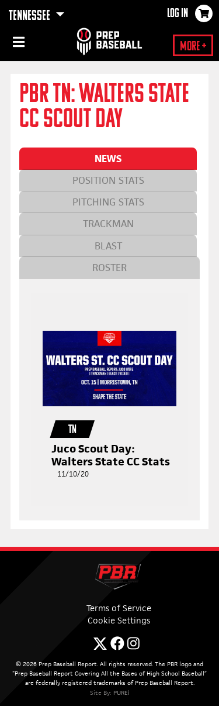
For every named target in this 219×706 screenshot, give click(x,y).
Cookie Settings (119, 620)
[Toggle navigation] (17, 44)
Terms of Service (118, 608)
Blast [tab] (108, 245)
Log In (177, 14)
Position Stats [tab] (108, 180)
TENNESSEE (31, 16)
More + (193, 47)
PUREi (121, 692)
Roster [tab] (109, 267)
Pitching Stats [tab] (108, 202)
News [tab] (108, 158)
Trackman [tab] (108, 223)
